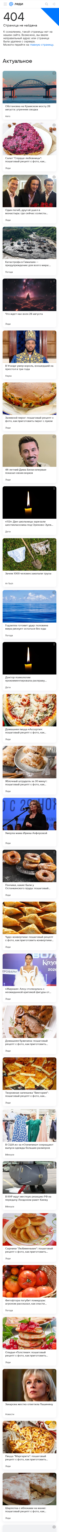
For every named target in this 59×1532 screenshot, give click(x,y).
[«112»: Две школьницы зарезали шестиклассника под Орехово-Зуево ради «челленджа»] (29, 510)
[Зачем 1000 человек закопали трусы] (29, 562)
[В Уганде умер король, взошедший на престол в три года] (29, 355)
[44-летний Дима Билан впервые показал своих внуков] (29, 458)
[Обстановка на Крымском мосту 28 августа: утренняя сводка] (29, 95)
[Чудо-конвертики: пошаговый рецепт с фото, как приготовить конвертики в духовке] (29, 926)
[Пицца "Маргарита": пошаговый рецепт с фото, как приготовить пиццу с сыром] (29, 1445)
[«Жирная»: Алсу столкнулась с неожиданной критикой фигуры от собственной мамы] (29, 978)
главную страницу (41, 44)
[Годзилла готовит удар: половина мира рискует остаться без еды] (29, 614)
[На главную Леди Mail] (18, 4)
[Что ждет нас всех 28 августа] (29, 303)
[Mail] (11, 4)
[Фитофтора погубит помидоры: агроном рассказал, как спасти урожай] (29, 1289)
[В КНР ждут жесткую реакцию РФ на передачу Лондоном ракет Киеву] (29, 1185)
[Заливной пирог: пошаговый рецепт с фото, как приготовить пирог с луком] (29, 406)
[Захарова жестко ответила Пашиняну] (29, 1393)
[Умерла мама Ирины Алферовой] (29, 822)
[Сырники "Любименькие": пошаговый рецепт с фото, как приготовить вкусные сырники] (29, 1237)
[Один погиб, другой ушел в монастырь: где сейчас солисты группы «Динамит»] (29, 199)
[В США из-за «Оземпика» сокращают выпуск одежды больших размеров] (29, 1133)
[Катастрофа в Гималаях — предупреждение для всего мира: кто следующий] (29, 251)
